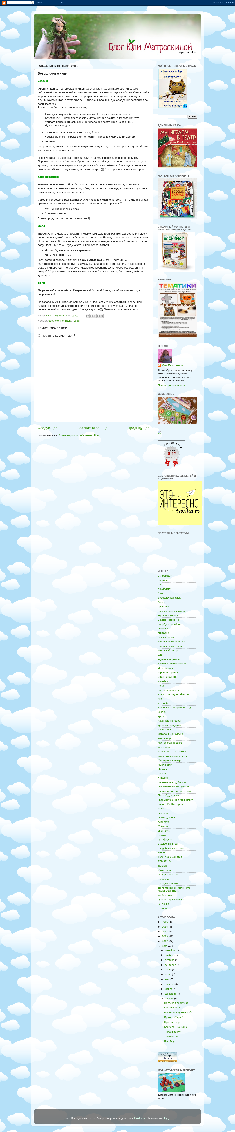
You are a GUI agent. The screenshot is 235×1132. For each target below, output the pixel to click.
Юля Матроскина (173, 365)
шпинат (162, 908)
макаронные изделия (171, 734)
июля (168, 969)
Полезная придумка (176, 1002)
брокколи (163, 606)
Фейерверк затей (168, 874)
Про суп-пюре (172, 1022)
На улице (163, 769)
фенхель (163, 879)
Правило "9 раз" (173, 1017)
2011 (165, 946)
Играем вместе (167, 668)
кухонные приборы (169, 720)
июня (168, 974)
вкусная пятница (168, 615)
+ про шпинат (172, 1031)
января (169, 998)
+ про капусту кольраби (178, 1012)
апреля (169, 984)
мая (167, 979)
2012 (165, 941)
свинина (163, 813)
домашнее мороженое (171, 641)
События (163, 826)
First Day (169, 1041)
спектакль (164, 830)
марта (169, 989)
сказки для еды (167, 817)
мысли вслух (165, 764)
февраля (170, 993)
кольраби (163, 703)
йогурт (162, 685)
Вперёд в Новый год (170, 624)
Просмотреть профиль (171, 385)
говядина (163, 632)
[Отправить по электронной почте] (88, 316)
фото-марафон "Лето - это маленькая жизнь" (174, 889)
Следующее (48, 428)
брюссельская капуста (171, 611)
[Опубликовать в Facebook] (98, 316)
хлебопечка (165, 895)
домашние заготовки (170, 646)
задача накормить (169, 659)
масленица (164, 738)
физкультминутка (168, 883)
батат (161, 593)
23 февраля (165, 575)
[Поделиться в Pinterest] (102, 316)
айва (161, 584)
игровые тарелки (168, 672)
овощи (162, 773)
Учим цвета (165, 870)
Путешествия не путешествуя (175, 799)
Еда (160, 654)
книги (161, 698)
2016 (165, 922)
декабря (170, 950)
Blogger (166, 1118)
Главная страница (93, 428)
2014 (165, 931)
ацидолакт (164, 589)
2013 (165, 936)
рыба (161, 808)
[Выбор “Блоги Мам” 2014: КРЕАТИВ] (159, 433)
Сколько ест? (172, 1007)
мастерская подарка (170, 742)
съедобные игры (168, 843)
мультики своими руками (173, 756)
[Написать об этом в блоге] (91, 316)
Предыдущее (139, 428)
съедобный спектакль (171, 848)
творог (76, 320)
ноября (169, 955)
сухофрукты (165, 839)
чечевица (163, 904)
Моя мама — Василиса (172, 751)
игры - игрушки (167, 676)
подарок (163, 777)
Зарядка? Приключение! (172, 663)
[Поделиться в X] (95, 316)
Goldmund (140, 1118)
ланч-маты (164, 729)
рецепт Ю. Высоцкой (170, 804)
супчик (162, 835)
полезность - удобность (172, 782)
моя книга (164, 747)
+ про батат (171, 1036)
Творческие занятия (170, 857)
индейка (163, 681)
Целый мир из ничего (171, 899)
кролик (162, 712)
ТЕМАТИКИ (165, 861)
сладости (163, 822)
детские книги (166, 637)
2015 (165, 926)
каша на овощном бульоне (174, 694)
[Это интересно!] (180, 524)
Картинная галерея (169, 690)
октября (170, 960)
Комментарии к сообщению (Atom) (79, 435)
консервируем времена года (175, 707)
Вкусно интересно (169, 619)
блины (161, 602)
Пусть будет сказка (169, 795)
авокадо (163, 580)
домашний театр (168, 650)
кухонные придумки (170, 725)
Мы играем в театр (169, 760)
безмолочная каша (59, 320)
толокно (162, 865)
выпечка (163, 628)
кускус (161, 716)
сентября (171, 964)
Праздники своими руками (174, 786)
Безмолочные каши (175, 1027)
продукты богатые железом (174, 791)
